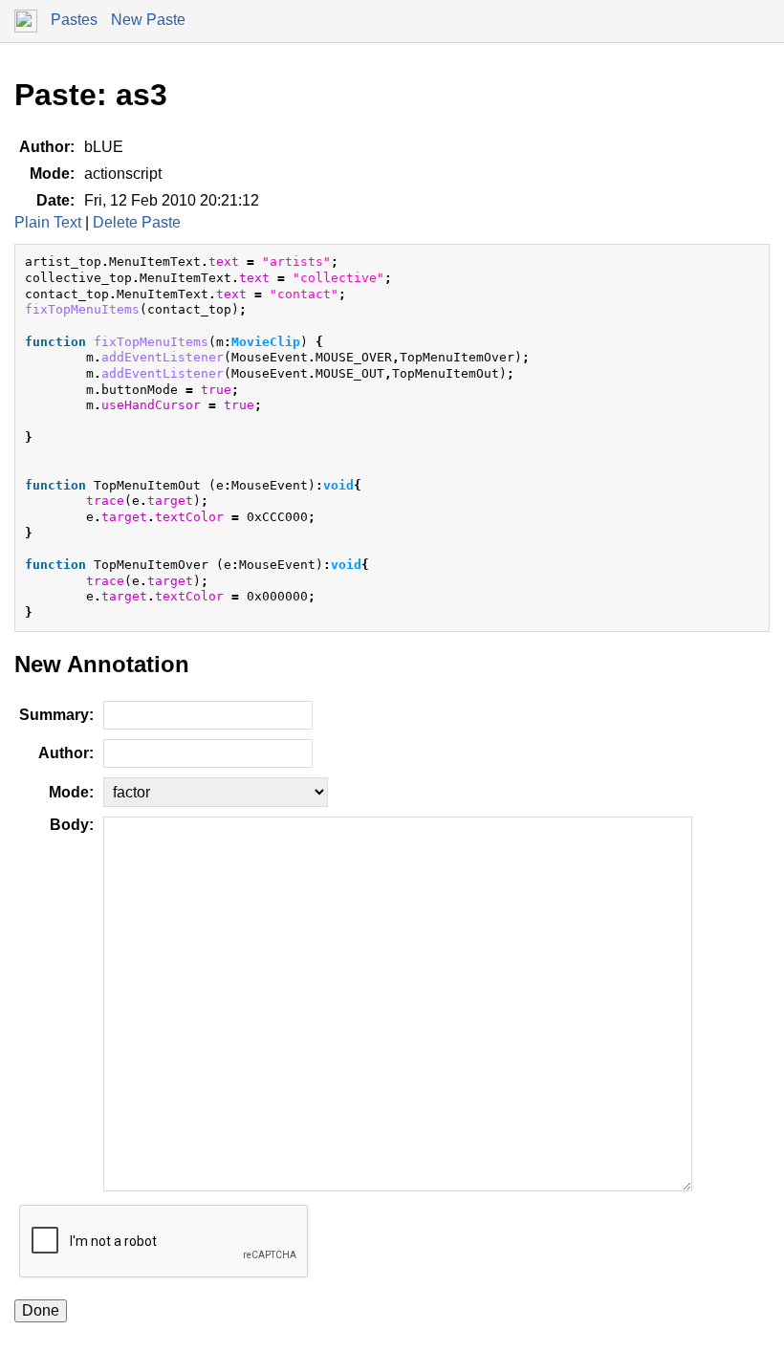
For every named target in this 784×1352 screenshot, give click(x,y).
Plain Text (47, 222)
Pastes (74, 19)
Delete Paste (137, 222)
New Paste (148, 19)
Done (40, 1310)
